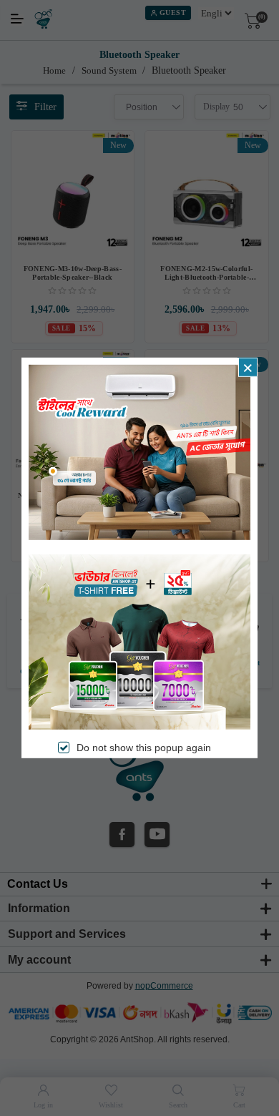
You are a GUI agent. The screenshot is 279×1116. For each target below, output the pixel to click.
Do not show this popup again (144, 747)
